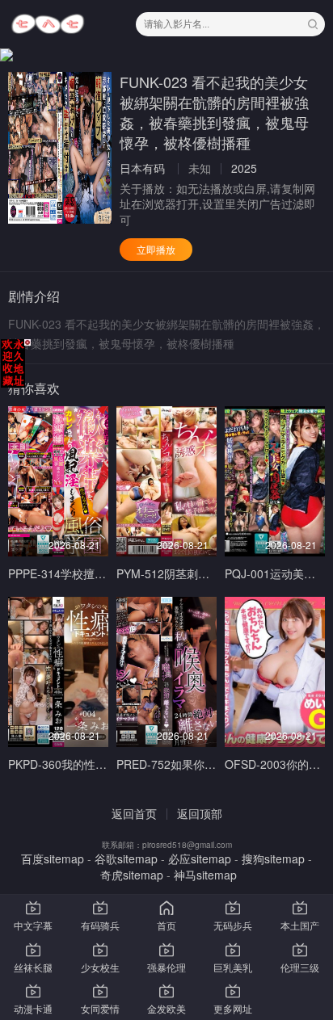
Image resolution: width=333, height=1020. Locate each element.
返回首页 (134, 813)
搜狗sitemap (273, 858)
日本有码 (142, 168)
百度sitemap (52, 858)
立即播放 (156, 249)
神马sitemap (205, 875)
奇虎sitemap (131, 875)
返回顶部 (199, 813)
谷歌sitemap (126, 858)
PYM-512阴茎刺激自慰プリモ (191, 573)
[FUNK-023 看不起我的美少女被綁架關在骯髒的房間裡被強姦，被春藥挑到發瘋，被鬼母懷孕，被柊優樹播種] (60, 148)
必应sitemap (199, 858)
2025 (244, 168)
